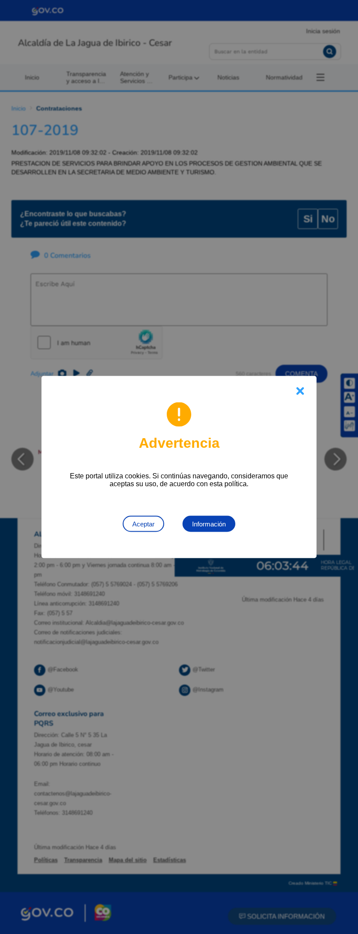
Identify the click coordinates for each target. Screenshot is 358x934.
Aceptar (143, 524)
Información (209, 524)
